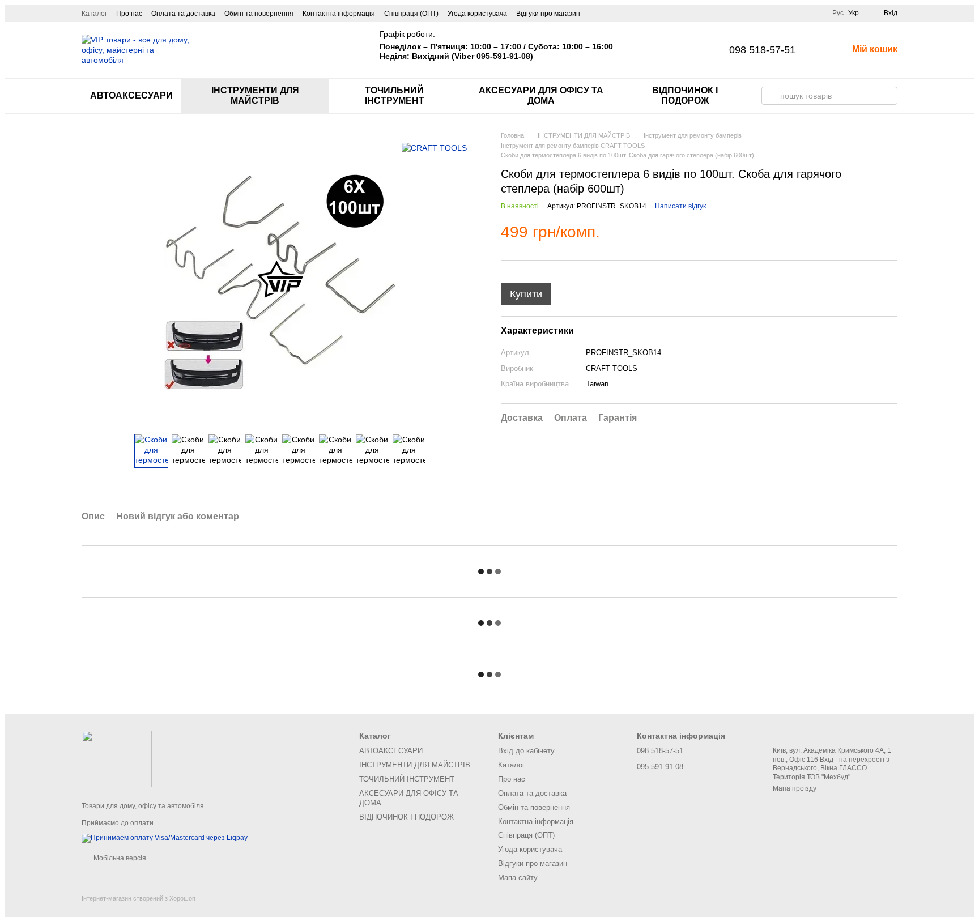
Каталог (94, 14)
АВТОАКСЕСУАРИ (131, 95)
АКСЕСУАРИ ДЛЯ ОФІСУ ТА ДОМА (541, 95)
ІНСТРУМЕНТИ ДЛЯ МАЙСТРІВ (255, 95)
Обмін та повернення (258, 14)
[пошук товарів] (770, 96)
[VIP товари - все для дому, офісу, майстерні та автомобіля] (117, 758)
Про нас (129, 14)
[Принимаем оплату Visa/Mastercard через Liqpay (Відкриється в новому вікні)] (165, 838)
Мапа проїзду (794, 788)
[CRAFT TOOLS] (434, 147)
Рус (838, 13)
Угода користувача (477, 14)
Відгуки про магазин (548, 14)
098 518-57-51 (762, 50)
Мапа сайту (518, 877)
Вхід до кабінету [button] (526, 751)
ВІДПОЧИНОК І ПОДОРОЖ (685, 95)
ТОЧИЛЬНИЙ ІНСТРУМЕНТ (394, 95)
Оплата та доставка (183, 14)
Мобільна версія (119, 858)
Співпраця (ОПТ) (411, 14)
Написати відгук (680, 206)
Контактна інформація (339, 14)
